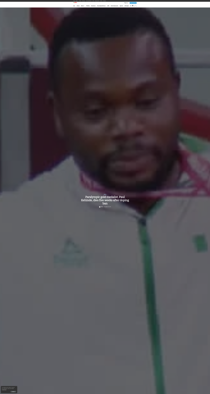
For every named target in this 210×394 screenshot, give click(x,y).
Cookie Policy (4, 389)
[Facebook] (124, 3)
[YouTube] (127, 3)
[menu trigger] (74, 5)
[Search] (136, 5)
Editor (102, 206)
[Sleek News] (75, 2)
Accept (13, 391)
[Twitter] (125, 3)
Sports (105, 194)
